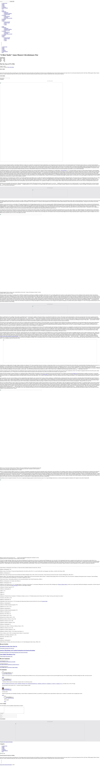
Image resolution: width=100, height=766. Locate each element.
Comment (2, 713)
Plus (2, 8)
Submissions (4, 11)
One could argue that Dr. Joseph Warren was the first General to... (9, 664)
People (3, 4)
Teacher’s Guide (7, 22)
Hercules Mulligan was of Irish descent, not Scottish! (7, 661)
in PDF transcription (14, 585)
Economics (4, 50)
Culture (3, 6)
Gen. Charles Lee (74, 373)
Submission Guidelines (8, 13)
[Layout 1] (50, 362)
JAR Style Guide (7, 14)
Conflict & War (4, 3)
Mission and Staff (7, 21)
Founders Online (44, 601)
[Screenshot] (31, 161)
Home (3, 10)
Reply (3, 677)
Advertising (4, 19)
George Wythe (45, 374)
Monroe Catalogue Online (62, 584)
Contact (5, 24)
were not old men (63, 170)
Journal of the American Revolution (6, 764)
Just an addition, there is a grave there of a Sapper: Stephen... (9, 667)
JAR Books (4, 15)
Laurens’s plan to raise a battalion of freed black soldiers (9, 336)
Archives (3, 35)
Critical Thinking (5, 51)
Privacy (5, 23)
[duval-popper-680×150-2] (50, 313)
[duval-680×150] (50, 196)
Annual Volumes (7, 16)
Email (1, 716)
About (3, 36)
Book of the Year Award (8, 18)
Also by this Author (10, 67)
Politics (3, 5)
